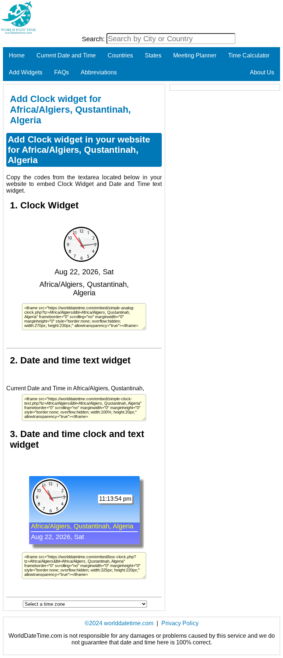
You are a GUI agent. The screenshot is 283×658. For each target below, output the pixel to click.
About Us (262, 72)
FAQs (61, 72)
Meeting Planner (194, 55)
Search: (94, 39)
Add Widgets (25, 72)
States (153, 55)
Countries (120, 55)
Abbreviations (99, 72)
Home (17, 55)
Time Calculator (248, 55)
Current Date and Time (66, 55)
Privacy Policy (180, 623)
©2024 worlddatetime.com (119, 623)
